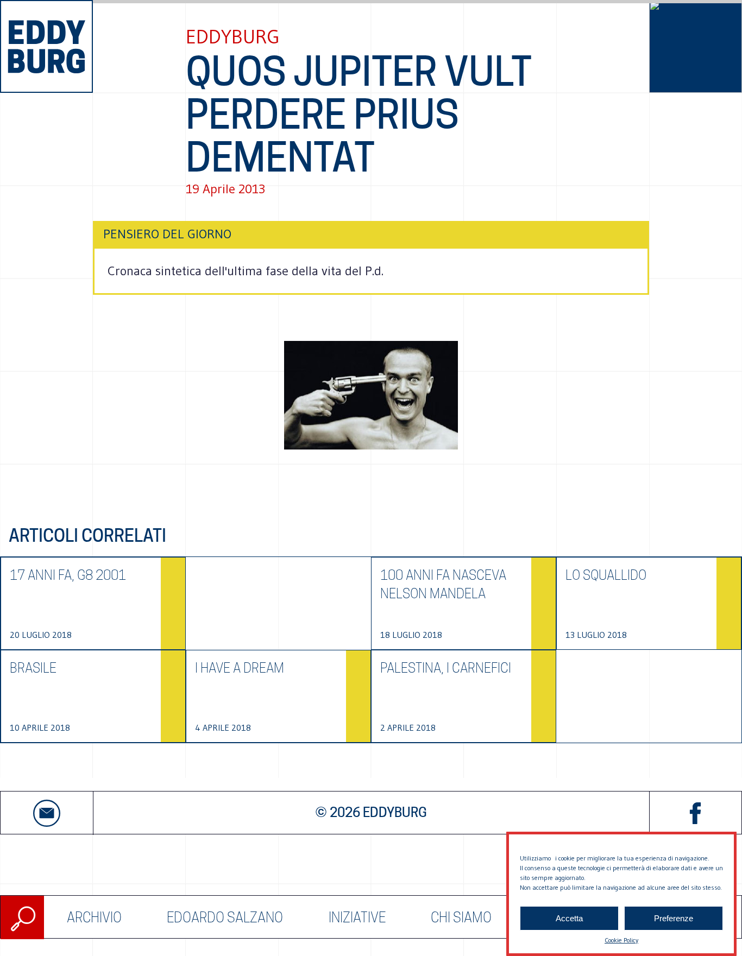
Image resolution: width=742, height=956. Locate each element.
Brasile (33, 668)
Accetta (569, 918)
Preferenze (673, 918)
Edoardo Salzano (225, 917)
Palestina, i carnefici (445, 668)
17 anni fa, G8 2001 (68, 575)
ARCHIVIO (94, 917)
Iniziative (357, 917)
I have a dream (239, 668)
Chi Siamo (461, 917)
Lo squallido (605, 575)
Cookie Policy (621, 940)
